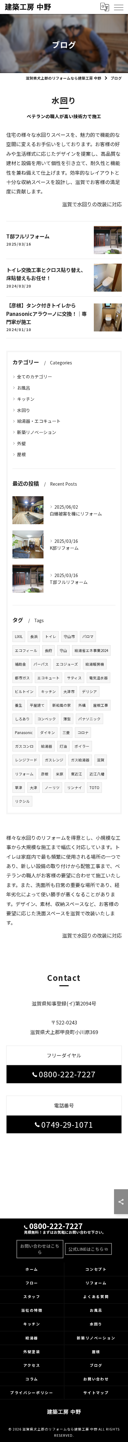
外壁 (21, 443)
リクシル (22, 801)
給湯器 (46, 746)
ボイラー (82, 746)
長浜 (34, 636)
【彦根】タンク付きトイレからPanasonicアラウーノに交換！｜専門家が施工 (46, 314)
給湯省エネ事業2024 (91, 650)
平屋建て (37, 705)
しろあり (22, 718)
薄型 (67, 718)
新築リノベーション (36, 432)
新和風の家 (61, 705)
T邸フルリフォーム (27, 236)
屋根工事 (100, 705)
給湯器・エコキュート (39, 421)
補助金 (20, 664)
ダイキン (47, 732)
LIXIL (19, 636)
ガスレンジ (54, 759)
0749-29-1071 (67, 1124)
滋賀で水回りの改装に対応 (92, 204)
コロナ (83, 732)
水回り (23, 410)
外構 (82, 705)
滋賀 (100, 759)
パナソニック (89, 718)
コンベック (46, 718)
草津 (18, 787)
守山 (63, 650)
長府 (48, 650)
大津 (33, 787)
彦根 (44, 773)
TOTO (94, 787)
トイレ (50, 636)
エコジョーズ (67, 664)
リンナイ (74, 787)
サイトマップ (96, 1392)
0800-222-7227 (67, 1073)
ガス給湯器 (80, 759)
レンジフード (26, 759)
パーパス (41, 664)
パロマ (88, 636)
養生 (18, 705)
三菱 (66, 732)
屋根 (21, 454)
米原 (59, 773)
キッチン (25, 399)
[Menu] (118, 7)
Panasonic (24, 732)
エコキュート (48, 677)
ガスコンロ (24, 746)
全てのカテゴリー (34, 376)
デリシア (89, 691)
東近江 (76, 773)
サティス (74, 677)
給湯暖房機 (94, 664)
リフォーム (24, 773)
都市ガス (22, 677)
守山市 (69, 636)
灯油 (63, 746)
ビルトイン (24, 691)
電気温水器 (98, 677)
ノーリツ (52, 787)
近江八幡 (96, 773)
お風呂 (23, 388)
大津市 (69, 691)
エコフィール (26, 650)
